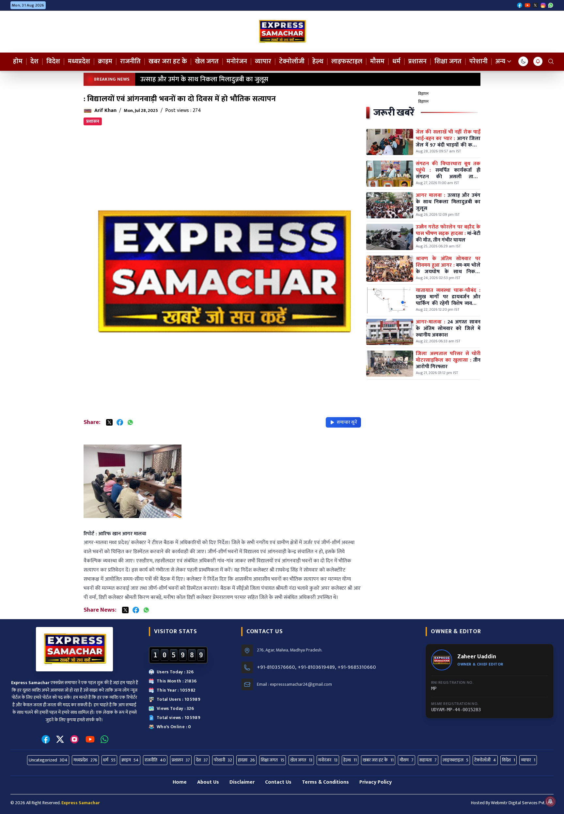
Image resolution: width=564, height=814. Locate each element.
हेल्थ (317, 61)
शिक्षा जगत (448, 61)
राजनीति (130, 61)
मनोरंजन (237, 61)
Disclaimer (242, 782)
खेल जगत (207, 61)
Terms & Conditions (325, 782)
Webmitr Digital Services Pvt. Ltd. (522, 802)
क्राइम (105, 61)
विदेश (53, 61)
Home (180, 782)
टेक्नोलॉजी (292, 61)
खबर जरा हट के (168, 61)
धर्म (396, 61)
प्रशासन (417, 61)
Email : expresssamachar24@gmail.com (294, 684)
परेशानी (478, 61)
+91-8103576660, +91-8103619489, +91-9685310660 (316, 667)
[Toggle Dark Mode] (523, 61)
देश (34, 61)
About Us (208, 782)
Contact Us (278, 782)
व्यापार (263, 61)
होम (18, 61)
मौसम (377, 61)
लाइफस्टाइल (346, 61)
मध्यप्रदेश (79, 61)
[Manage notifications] (550, 801)
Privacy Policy (375, 782)
